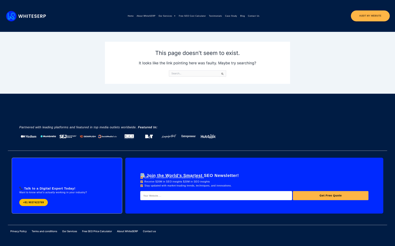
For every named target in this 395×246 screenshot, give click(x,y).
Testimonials (215, 16)
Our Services (165, 16)
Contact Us (254, 16)
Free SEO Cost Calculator (192, 16)
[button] (33, 202)
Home (131, 16)
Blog (242, 16)
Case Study (231, 16)
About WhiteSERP (146, 16)
